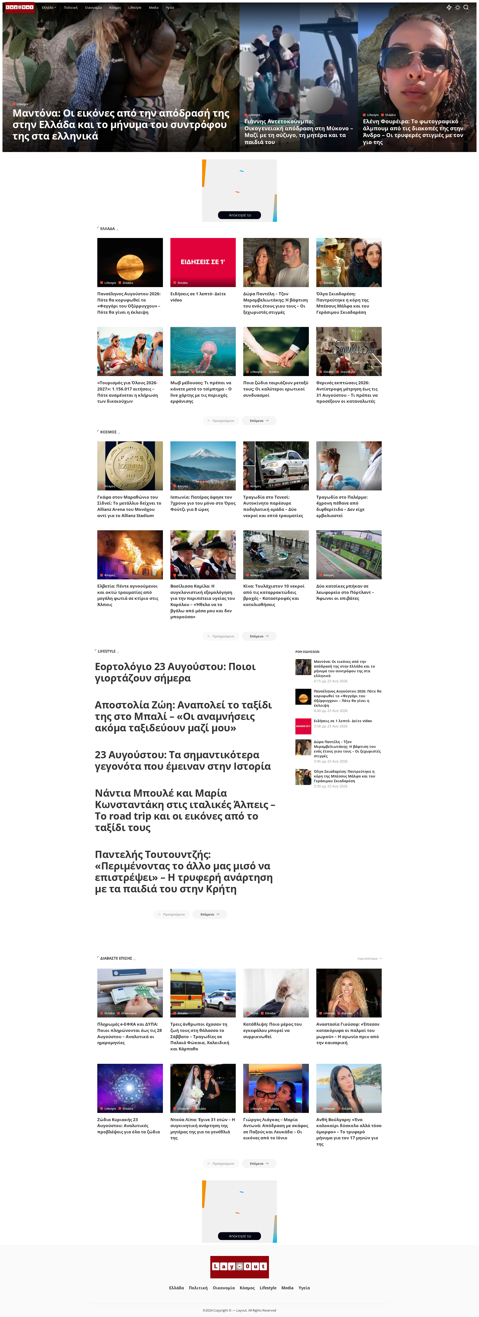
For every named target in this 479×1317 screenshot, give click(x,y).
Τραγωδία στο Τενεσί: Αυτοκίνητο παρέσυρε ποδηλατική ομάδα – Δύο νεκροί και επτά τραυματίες (273, 506)
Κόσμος (110, 486)
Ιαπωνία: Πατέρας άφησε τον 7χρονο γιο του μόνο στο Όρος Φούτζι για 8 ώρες (203, 503)
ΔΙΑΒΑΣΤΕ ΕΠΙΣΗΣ (116, 958)
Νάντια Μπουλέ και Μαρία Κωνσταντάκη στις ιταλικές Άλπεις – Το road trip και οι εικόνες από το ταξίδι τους (185, 810)
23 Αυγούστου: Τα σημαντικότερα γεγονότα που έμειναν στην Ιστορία (183, 760)
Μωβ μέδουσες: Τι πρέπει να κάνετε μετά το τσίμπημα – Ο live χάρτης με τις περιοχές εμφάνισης (201, 392)
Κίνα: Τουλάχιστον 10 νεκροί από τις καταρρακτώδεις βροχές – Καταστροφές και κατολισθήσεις (274, 595)
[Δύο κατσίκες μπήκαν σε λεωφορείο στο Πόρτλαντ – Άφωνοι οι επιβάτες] (349, 554)
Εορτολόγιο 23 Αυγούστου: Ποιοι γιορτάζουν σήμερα (175, 672)
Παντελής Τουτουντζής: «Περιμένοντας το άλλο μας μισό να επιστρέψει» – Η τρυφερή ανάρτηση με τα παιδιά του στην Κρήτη (184, 871)
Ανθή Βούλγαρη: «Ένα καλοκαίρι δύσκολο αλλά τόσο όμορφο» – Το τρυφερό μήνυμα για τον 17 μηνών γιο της (349, 1132)
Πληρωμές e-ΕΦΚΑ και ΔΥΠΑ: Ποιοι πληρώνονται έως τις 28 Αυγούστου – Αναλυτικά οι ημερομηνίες (129, 1033)
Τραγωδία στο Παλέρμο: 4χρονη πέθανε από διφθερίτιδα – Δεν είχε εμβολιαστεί (342, 506)
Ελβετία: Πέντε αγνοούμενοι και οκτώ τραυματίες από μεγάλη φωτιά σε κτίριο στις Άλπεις (127, 595)
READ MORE (216, 147)
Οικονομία (348, 371)
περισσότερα (367, 958)
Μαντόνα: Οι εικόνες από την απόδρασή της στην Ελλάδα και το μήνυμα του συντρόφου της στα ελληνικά (120, 124)
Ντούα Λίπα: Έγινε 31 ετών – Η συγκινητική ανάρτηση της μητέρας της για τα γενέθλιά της (202, 1129)
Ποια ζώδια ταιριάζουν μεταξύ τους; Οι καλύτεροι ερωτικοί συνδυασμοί (275, 389)
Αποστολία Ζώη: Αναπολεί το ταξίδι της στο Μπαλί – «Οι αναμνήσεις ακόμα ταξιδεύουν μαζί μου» (183, 716)
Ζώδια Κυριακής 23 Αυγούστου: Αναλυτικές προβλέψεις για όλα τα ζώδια (128, 1126)
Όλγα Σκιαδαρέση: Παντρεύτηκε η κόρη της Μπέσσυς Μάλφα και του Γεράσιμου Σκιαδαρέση (342, 303)
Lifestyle (22, 104)
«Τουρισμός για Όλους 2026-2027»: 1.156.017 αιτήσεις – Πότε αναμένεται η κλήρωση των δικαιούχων (127, 392)
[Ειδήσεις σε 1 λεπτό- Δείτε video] (203, 262)
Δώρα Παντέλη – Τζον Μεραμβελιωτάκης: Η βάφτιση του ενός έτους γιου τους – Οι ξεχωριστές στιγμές (275, 303)
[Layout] (19, 7)
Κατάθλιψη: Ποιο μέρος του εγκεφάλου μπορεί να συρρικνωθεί (272, 1030)
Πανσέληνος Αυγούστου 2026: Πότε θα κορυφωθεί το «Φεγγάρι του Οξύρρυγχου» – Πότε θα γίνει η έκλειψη (129, 303)
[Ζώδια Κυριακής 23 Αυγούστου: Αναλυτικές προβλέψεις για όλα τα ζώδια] (130, 1088)
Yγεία (254, 1013)
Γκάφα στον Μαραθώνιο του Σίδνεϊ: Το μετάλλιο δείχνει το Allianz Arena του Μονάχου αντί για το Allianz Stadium (129, 506)
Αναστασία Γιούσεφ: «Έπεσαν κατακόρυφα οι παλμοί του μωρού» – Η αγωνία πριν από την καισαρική (347, 1033)
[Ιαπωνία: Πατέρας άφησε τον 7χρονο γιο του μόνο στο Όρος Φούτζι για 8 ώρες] (203, 465)
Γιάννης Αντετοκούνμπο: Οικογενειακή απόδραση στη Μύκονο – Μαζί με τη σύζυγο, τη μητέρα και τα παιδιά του (298, 131)
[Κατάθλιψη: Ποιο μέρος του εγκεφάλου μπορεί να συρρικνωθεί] (276, 993)
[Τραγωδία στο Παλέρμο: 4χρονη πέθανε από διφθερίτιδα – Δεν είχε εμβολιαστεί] (349, 465)
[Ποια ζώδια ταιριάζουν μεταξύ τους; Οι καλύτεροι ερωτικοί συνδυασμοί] (276, 351)
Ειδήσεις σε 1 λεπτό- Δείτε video (343, 720)
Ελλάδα (390, 114)
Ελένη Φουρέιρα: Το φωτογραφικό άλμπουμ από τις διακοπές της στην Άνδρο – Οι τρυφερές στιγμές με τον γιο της (413, 131)
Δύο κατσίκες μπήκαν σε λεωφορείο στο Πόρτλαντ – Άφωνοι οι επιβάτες (345, 592)
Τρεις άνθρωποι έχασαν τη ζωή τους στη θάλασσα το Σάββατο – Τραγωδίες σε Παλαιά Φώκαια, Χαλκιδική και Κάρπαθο (199, 1036)
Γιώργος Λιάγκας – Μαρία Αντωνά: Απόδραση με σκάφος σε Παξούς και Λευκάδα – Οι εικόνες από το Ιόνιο (275, 1129)
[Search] (466, 7)
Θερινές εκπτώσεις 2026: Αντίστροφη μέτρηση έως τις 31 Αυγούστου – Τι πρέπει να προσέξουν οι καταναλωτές (347, 392)
